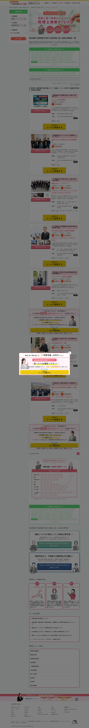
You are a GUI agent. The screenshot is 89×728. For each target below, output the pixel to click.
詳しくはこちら (44, 369)
